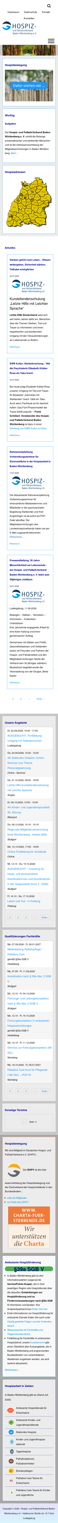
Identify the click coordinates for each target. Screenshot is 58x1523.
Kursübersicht (37, 1342)
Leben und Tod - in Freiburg (23, 901)
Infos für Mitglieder (17, 1198)
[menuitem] (13, 12)
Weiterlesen (15, 346)
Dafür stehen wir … (29, 85)
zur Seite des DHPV (18, 1202)
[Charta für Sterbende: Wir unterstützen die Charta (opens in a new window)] (29, 1227)
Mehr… (15, 153)
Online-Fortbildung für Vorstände (26, 851)
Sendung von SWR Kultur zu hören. (28, 428)
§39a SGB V (29, 1269)
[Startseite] (19, 28)
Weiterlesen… (12, 1369)
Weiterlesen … (17, 536)
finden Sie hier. (40, 1309)
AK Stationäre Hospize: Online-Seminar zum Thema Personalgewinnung (25, 763)
